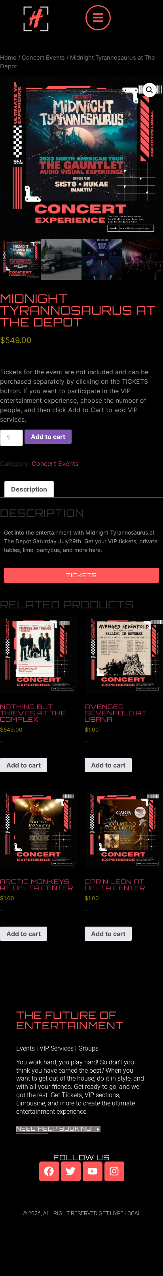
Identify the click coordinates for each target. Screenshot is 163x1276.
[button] (149, 90)
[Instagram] (114, 1171)
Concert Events (43, 57)
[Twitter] (71, 1171)
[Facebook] (49, 1171)
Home (8, 57)
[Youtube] (92, 1171)
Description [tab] (29, 489)
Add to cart (48, 437)
